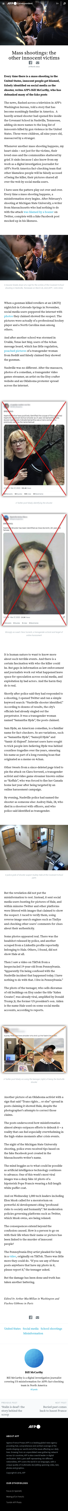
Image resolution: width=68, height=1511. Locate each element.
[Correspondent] (20, 2)
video (12, 1256)
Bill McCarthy (34, 1372)
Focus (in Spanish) (14, 1491)
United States (12, 1329)
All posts (34, 1389)
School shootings (51, 1329)
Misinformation (33, 1333)
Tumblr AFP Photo (14, 1502)
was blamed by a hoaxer (39, 212)
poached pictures (15, 351)
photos (9, 316)
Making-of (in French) (15, 1496)
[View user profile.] (34, 1358)
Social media (31, 1329)
